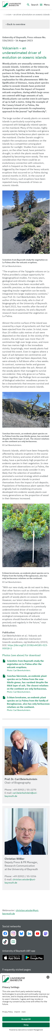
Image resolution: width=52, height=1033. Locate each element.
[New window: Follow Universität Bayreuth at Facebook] (5, 933)
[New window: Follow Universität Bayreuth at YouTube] (37, 933)
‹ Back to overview (15, 24)
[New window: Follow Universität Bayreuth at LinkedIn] (29, 933)
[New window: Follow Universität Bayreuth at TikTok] (5, 942)
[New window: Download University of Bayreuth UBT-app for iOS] (12, 959)
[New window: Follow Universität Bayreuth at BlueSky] (21, 933)
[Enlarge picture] (26, 222)
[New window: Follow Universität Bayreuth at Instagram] (13, 933)
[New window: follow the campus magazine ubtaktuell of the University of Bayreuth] (13, 942)
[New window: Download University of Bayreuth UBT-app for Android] (34, 959)
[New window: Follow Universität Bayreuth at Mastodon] (46, 933)
